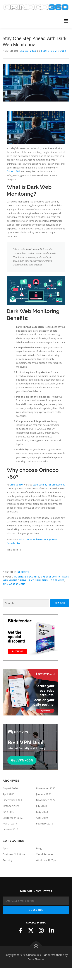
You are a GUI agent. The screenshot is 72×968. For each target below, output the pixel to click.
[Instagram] (41, 930)
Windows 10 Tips (46, 860)
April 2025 (9, 794)
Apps (6, 848)
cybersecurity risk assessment (49, 484)
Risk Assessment (14, 584)
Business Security (27, 576)
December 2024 (12, 800)
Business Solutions (14, 854)
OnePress (50, 955)
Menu (66, 20)
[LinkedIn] (51, 930)
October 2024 (11, 806)
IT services (57, 580)
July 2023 (41, 806)
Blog (39, 848)
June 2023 (9, 812)
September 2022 (13, 817)
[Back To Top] (36, 946)
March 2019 (10, 823)
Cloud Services (44, 854)
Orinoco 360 (13, 171)
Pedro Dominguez (53, 50)
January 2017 (10, 829)
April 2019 (42, 817)
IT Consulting (38, 580)
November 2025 (45, 788)
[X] (31, 930)
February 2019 (44, 823)
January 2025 (44, 794)
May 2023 (42, 812)
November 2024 (45, 800)
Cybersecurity (51, 576)
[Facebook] (20, 930)
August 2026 (10, 788)
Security (24, 572)
